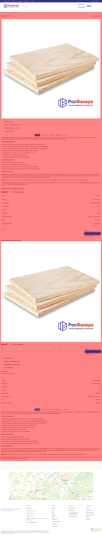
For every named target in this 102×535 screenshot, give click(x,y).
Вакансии (88, 517)
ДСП (53, 510)
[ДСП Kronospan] (37, 467)
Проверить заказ (89, 510)
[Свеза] (81, 466)
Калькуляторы (72, 510)
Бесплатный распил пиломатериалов (73, 513)
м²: (55, 348)
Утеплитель (54, 523)
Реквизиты (88, 519)
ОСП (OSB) (54, 519)
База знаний (71, 508)
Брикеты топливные (56, 521)
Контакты (88, 508)
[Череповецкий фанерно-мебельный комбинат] (8, 466)
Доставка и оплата (90, 514)
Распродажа (54, 526)
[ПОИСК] (75, 6)
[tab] (37, 409)
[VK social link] (88, 6)
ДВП (53, 512)
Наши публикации (90, 512)
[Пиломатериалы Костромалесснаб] (22, 467)
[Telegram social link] (90, 6)
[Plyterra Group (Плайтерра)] (52, 467)
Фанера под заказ (73, 516)
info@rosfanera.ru (33, 522)
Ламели (53, 514)
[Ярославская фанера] (66, 467)
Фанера (53, 508)
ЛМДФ (53, 517)
